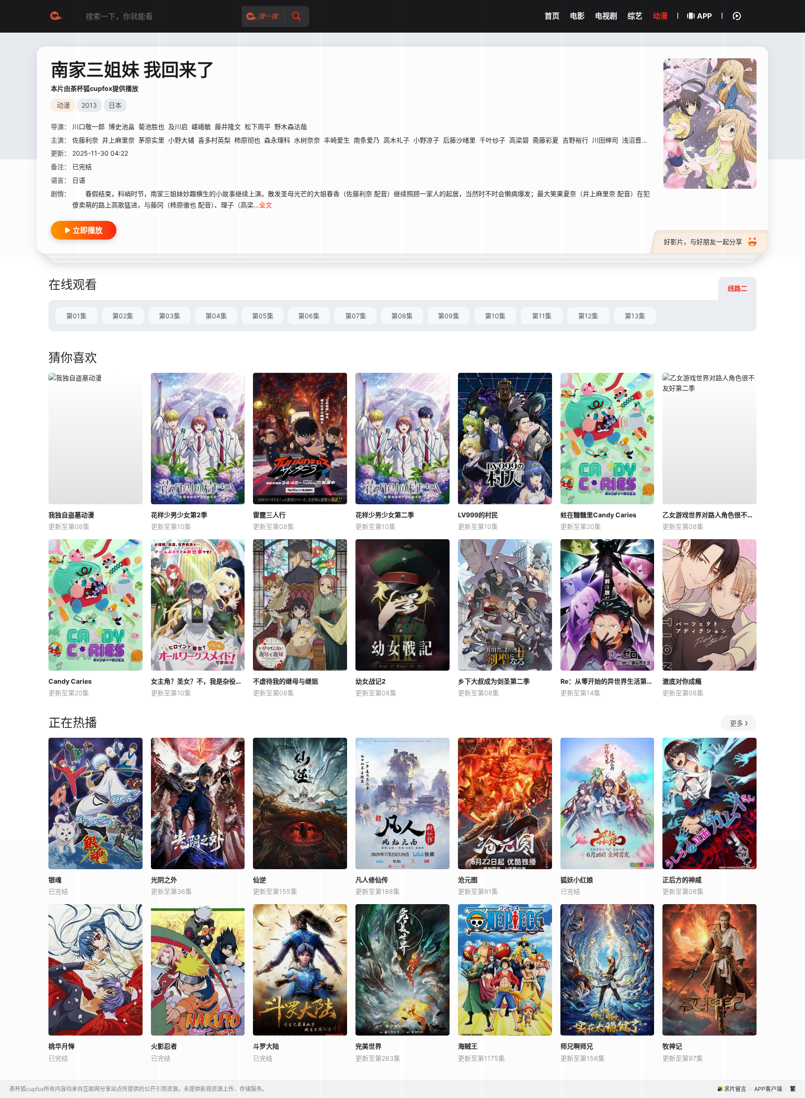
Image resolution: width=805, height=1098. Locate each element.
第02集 (122, 316)
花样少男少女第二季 (384, 515)
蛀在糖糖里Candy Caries (598, 515)
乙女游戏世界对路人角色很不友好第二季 (709, 515)
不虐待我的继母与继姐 (285, 681)
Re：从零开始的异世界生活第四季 (607, 681)
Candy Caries (70, 681)
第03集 (169, 316)
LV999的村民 (478, 515)
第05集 (262, 316)
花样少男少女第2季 (179, 515)
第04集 (216, 316)
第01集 (76, 316)
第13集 (635, 316)
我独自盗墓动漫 (71, 515)
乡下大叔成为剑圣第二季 (494, 681)
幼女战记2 (370, 681)
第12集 (588, 316)
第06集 (309, 316)
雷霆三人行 (269, 515)
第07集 (355, 316)
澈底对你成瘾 (682, 681)
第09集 (448, 316)
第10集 (495, 316)
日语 (78, 180)
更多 (736, 723)
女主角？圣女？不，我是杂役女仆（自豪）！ (198, 681)
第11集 (542, 316)
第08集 (402, 316)
